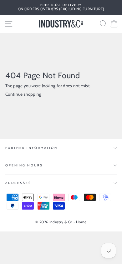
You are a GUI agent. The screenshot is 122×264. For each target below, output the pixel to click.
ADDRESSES (18, 183)
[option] (61, 7)
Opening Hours (24, 165)
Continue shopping (23, 94)
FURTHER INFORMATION (31, 148)
